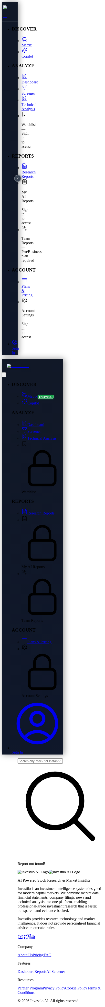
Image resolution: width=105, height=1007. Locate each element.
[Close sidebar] (17, 178)
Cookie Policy (76, 988)
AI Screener (55, 971)
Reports (40, 971)
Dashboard (26, 971)
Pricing (38, 955)
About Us (25, 955)
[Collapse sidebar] (4, 374)
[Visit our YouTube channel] (20, 938)
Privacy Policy (54, 988)
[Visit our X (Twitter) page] (26, 938)
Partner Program (30, 988)
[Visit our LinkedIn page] (32, 938)
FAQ (48, 955)
